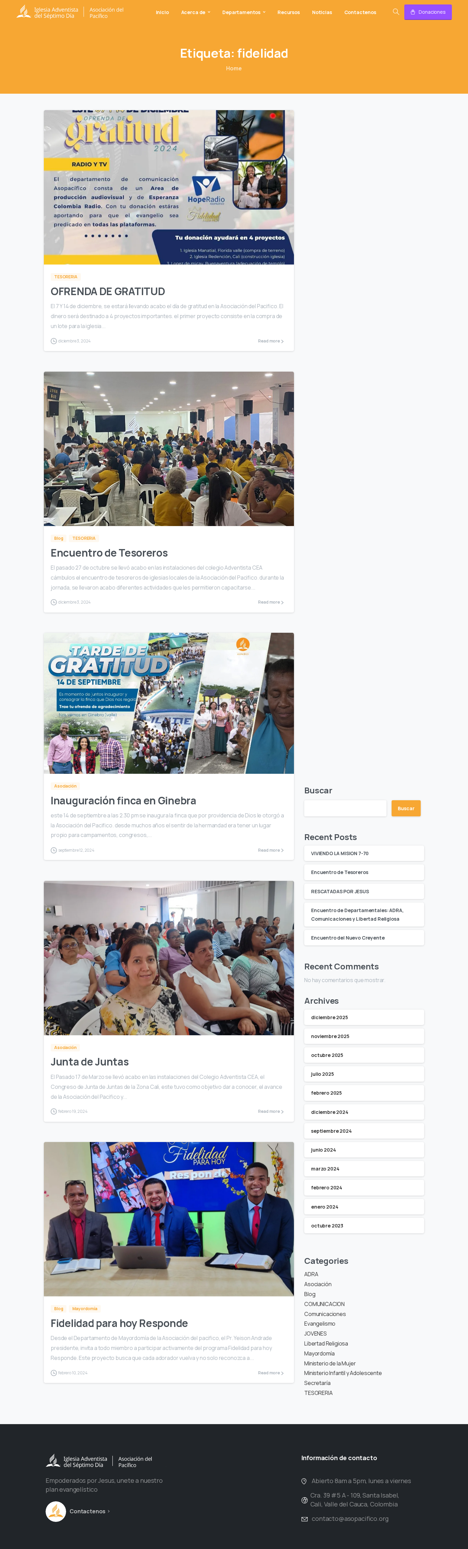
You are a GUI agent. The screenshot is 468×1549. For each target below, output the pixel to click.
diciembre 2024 (329, 1112)
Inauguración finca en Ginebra (123, 800)
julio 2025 (322, 1074)
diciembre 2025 (329, 1017)
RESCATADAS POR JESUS (340, 891)
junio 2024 (323, 1149)
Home (234, 68)
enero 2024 (324, 1206)
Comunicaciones (325, 1314)
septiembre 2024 (331, 1131)
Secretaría (317, 1383)
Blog (309, 1294)
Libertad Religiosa (326, 1343)
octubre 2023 (327, 1225)
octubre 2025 (327, 1055)
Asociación (317, 1284)
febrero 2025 (326, 1093)
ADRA (311, 1274)
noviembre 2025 (330, 1036)
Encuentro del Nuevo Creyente (348, 937)
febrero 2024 (326, 1187)
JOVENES (315, 1333)
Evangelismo (319, 1323)
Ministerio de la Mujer (330, 1363)
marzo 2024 (325, 1168)
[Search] (396, 12)
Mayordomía (319, 1353)
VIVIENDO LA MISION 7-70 (340, 853)
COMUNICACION (324, 1304)
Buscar (318, 790)
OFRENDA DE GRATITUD (108, 291)
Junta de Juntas (90, 1062)
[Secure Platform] (56, 1511)
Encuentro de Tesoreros (109, 553)
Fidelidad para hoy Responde (119, 1323)
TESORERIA (318, 1393)
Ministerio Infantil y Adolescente (343, 1373)
